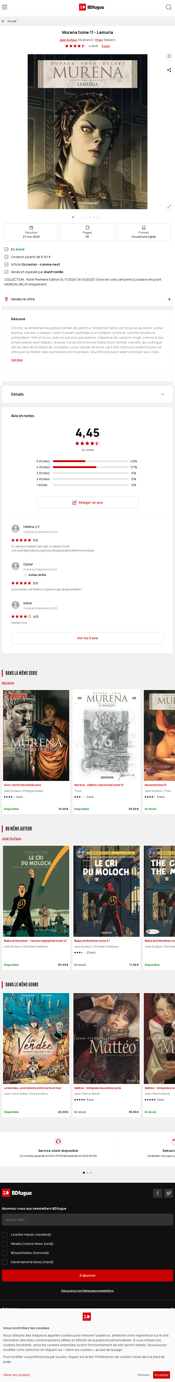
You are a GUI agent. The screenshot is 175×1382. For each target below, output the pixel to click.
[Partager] (169, 70)
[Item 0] (73, 217)
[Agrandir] (169, 207)
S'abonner (88, 1275)
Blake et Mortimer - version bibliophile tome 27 (35, 941)
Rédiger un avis (91, 502)
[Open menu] (4, 7)
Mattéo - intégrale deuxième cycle (97, 1088)
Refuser (144, 1375)
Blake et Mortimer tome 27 (92, 941)
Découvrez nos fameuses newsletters (87, 1291)
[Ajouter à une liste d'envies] (169, 56)
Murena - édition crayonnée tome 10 (99, 785)
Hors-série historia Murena (22, 785)
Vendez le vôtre (23, 299)
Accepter (161, 1375)
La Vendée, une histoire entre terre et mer (32, 1088)
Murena (8, 683)
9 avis (106, 46)
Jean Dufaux (68, 40)
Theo (99, 40)
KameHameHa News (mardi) (32, 1262)
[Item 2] (81, 217)
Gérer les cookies (16, 1375)
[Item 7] (102, 217)
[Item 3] (85, 217)
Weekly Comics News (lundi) (32, 1243)
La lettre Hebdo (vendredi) (31, 1234)
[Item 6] (97, 217)
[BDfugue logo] (91, 7)
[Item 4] (89, 217)
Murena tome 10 (155, 785)
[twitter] (168, 1193)
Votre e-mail (14, 1219)
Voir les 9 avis (87, 638)
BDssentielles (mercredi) (30, 1253)
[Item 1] (77, 217)
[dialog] (87, 1345)
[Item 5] (93, 217)
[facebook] (157, 1193)
